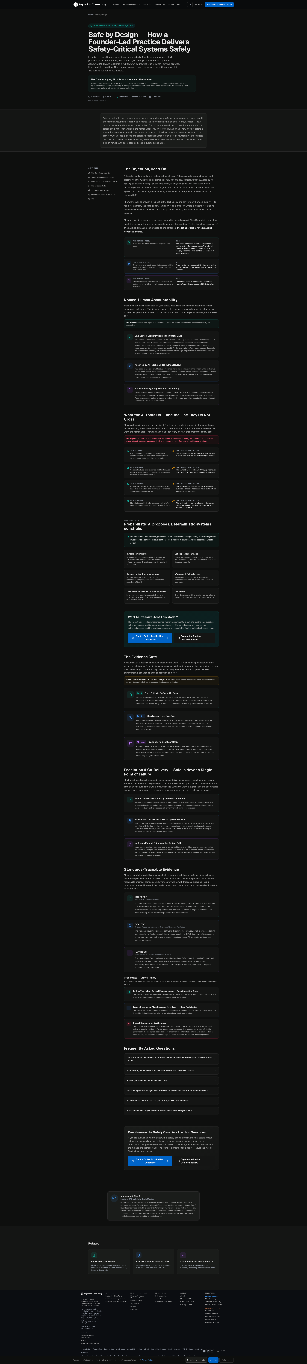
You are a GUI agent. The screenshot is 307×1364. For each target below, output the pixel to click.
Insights (171, 4)
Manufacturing (210, 1299)
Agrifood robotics (211, 1313)
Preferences (226, 1360)
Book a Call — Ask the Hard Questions (150, 638)
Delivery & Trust (186, 1305)
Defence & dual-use (212, 1322)
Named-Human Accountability (102, 177)
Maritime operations (212, 1316)
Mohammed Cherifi (187, 1299)
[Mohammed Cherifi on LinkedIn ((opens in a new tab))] (204, 1350)
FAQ (92, 199)
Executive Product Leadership (116, 1302)
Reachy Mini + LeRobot (163, 1302)
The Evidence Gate (98, 186)
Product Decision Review (114, 1296)
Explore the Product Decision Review (191, 638)
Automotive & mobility (213, 1302)
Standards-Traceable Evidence (103, 194)
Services (116, 4)
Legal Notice (120, 1349)
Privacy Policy (86, 1349)
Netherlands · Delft (187, 1302)
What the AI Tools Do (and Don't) (104, 181)
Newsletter (84, 1352)
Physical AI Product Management (137, 1297)
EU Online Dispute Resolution (192, 1349)
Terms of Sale (109, 1349)
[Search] (190, 4)
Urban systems (210, 1319)
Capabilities (134, 1304)
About (179, 4)
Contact (84, 1333)
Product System (136, 1301)
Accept (213, 1360)
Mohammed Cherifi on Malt (90, 1343)
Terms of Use (97, 1349)
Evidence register (161, 1296)
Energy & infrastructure (213, 1305)
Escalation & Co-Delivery (101, 190)
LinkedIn (83, 1340)
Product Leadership (131, 4)
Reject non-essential (196, 1360)
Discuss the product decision (219, 4)
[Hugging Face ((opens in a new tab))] (212, 1350)
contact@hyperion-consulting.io (88, 1337)
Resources (134, 1310)
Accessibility (131, 1349)
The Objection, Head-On (100, 173)
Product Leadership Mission (115, 1299)
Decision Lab (159, 4)
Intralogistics (210, 1311)
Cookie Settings (174, 1349)
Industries (146, 4)
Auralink (158, 1299)
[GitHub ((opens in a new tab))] (208, 1350)
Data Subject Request (158, 1349)
